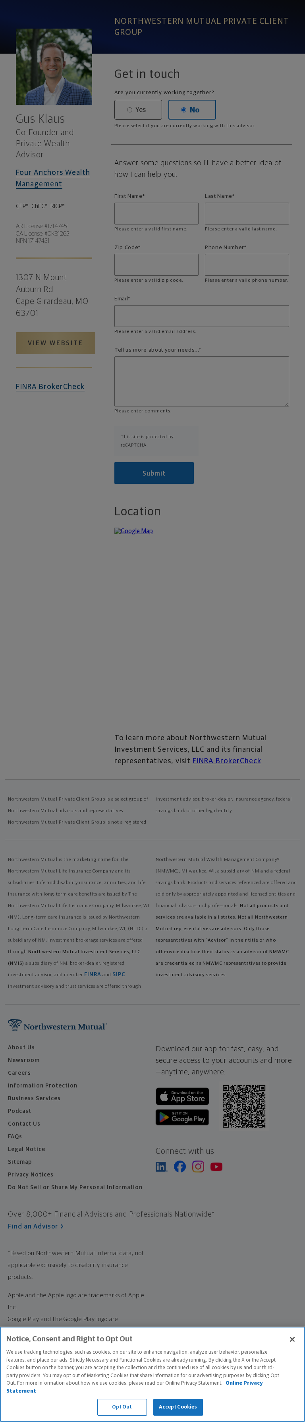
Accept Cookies (178, 1407)
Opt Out (122, 1407)
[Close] (292, 1339)
